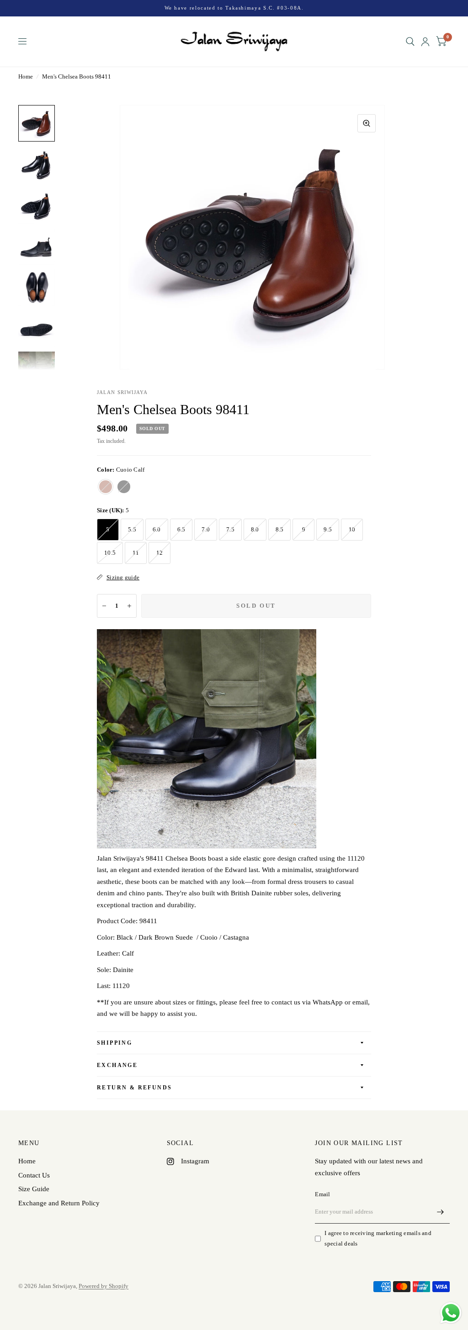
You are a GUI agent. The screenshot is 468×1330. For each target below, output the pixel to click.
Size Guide (33, 1189)
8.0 (255, 529)
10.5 (110, 552)
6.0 (157, 529)
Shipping (114, 1043)
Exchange (117, 1065)
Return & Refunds (134, 1087)
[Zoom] (366, 123)
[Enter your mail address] (440, 1212)
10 (352, 529)
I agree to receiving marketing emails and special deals (377, 1238)
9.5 (328, 529)
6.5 (181, 529)
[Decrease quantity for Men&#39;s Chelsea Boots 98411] (104, 605)
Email (322, 1194)
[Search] (410, 41)
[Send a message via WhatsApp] (450, 1312)
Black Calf (124, 486)
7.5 (230, 529)
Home (25, 76)
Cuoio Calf (105, 486)
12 (159, 552)
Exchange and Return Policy (59, 1203)
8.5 (280, 529)
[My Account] (425, 41)
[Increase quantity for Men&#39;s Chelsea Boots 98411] (129, 605)
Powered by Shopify (103, 1286)
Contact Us (34, 1175)
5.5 (132, 529)
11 (136, 552)
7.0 (206, 529)
